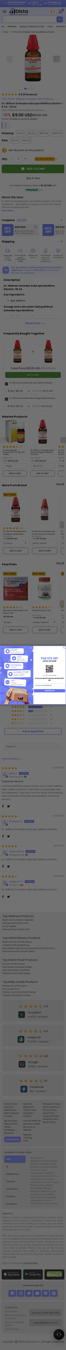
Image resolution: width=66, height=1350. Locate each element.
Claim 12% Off (49, 690)
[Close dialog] (64, 647)
